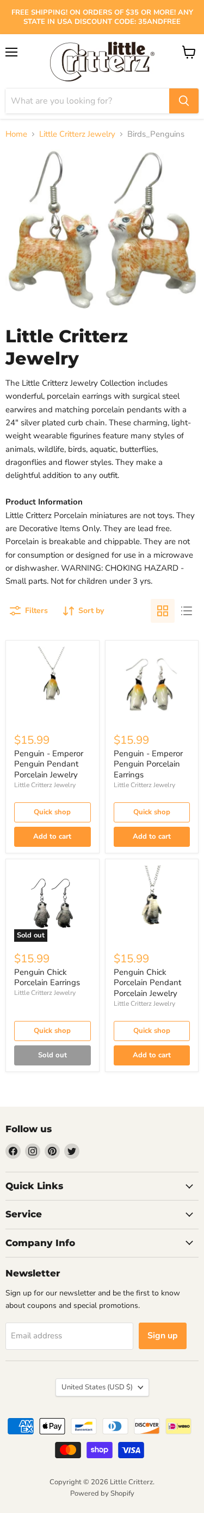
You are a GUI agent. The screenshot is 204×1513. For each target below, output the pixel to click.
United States (97, 1387)
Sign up (162, 1336)
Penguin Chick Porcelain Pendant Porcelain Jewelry (147, 983)
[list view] (187, 611)
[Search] (184, 100)
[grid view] (163, 611)
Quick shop (52, 812)
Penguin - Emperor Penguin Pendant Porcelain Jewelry (48, 764)
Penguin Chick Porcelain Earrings (47, 977)
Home (16, 134)
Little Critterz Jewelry (77, 134)
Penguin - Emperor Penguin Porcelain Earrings (148, 764)
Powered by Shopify (102, 1493)
